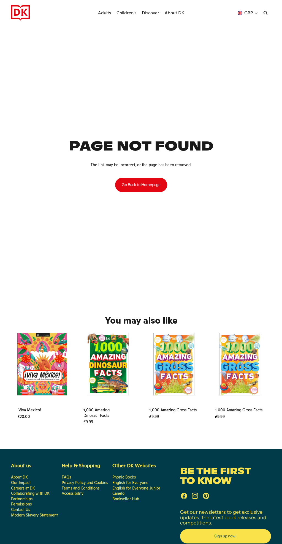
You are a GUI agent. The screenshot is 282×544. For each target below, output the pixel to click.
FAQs (66, 477)
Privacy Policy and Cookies (85, 482)
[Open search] (265, 13)
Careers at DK (23, 488)
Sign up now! (225, 536)
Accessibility (72, 493)
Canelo (118, 493)
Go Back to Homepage (141, 184)
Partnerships (21, 498)
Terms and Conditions (80, 488)
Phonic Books (124, 477)
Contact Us (20, 509)
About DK (19, 477)
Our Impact (21, 482)
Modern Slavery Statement (34, 515)
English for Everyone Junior (136, 488)
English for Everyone (130, 482)
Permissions (21, 504)
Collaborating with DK (30, 493)
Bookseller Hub (125, 498)
